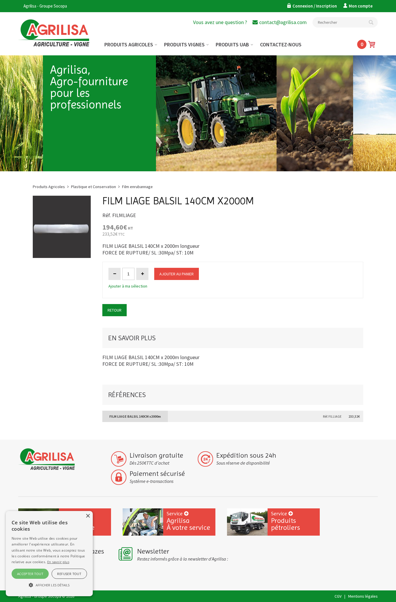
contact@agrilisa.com (283, 22)
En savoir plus (58, 562)
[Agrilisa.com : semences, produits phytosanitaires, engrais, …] (59, 28)
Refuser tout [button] (69, 574)
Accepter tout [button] (30, 574)
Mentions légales (363, 596)
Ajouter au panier (176, 274)
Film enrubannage (137, 186)
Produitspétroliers (285, 521)
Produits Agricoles (128, 44)
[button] (49, 585)
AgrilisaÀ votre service (188, 521)
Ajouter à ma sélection (127, 286)
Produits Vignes (184, 44)
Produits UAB (232, 44)
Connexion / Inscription (315, 6)
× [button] (88, 516)
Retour (114, 310)
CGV (338, 596)
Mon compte (361, 6)
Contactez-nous (280, 44)
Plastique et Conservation (93, 186)
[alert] (49, 553)
